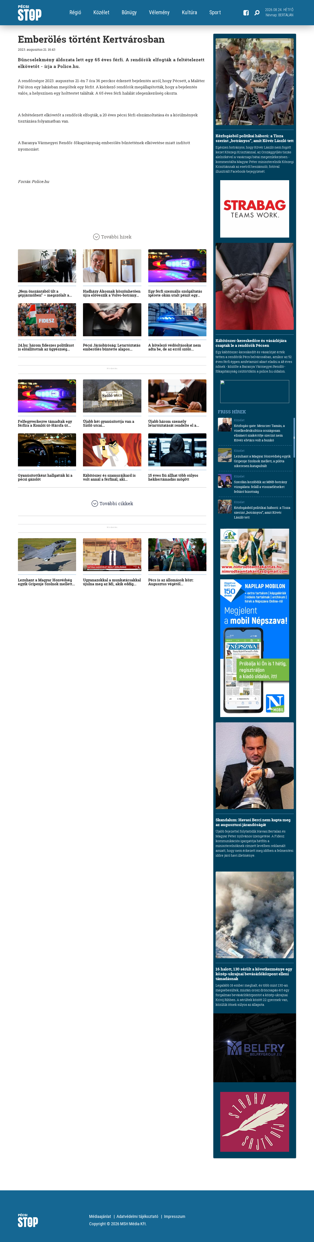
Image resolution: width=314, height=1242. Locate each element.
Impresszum (174, 1216)
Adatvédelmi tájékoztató (137, 1216)
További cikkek (116, 503)
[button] (256, 12)
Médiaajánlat (100, 1216)
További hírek (116, 237)
